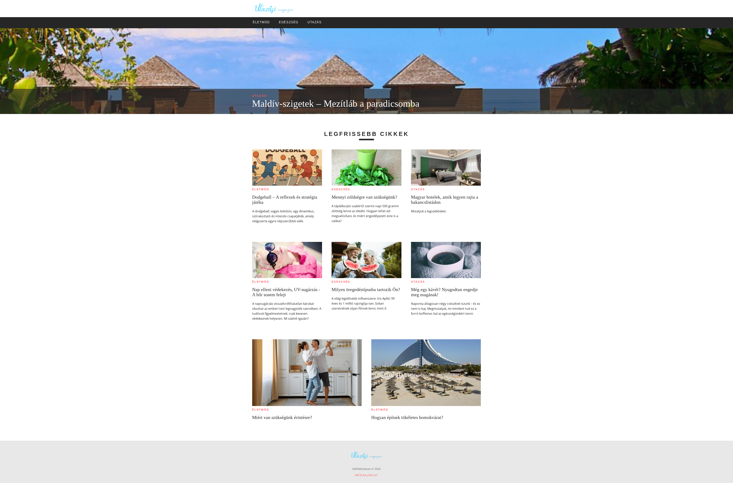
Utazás (259, 95)
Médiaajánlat (366, 475)
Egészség (341, 189)
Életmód (260, 189)
